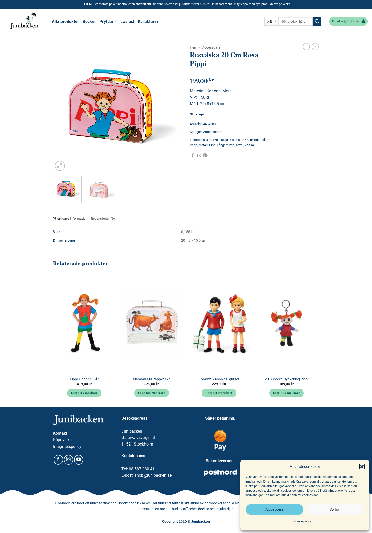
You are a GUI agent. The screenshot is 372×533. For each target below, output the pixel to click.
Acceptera (274, 509)
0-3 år (207, 140)
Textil (239, 145)
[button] (361, 466)
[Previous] (62, 107)
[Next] (173, 107)
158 (215, 140)
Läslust (127, 21)
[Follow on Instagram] (68, 460)
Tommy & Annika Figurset (219, 379)
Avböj (335, 509)
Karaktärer (148, 21)
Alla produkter (65, 21)
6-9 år (249, 140)
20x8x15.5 (226, 140)
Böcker (89, 21)
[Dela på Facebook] (193, 155)
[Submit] (317, 21)
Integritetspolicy (67, 446)
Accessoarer (212, 47)
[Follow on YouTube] (79, 460)
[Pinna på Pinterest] (205, 155)
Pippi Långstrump (221, 145)
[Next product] (306, 46)
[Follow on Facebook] (58, 460)
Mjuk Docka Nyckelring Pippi (286, 379)
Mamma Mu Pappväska (151, 379)
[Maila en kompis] (199, 155)
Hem (193, 47)
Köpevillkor (63, 439)
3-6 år (239, 140)
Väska (249, 145)
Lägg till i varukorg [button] (84, 393)
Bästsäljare (262, 140)
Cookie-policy (302, 521)
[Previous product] (315, 46)
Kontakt (60, 433)
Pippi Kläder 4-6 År (84, 379)
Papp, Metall (199, 145)
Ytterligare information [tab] (70, 218)
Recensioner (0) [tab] (103, 218)
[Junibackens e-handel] (24, 20)
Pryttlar (106, 21)
